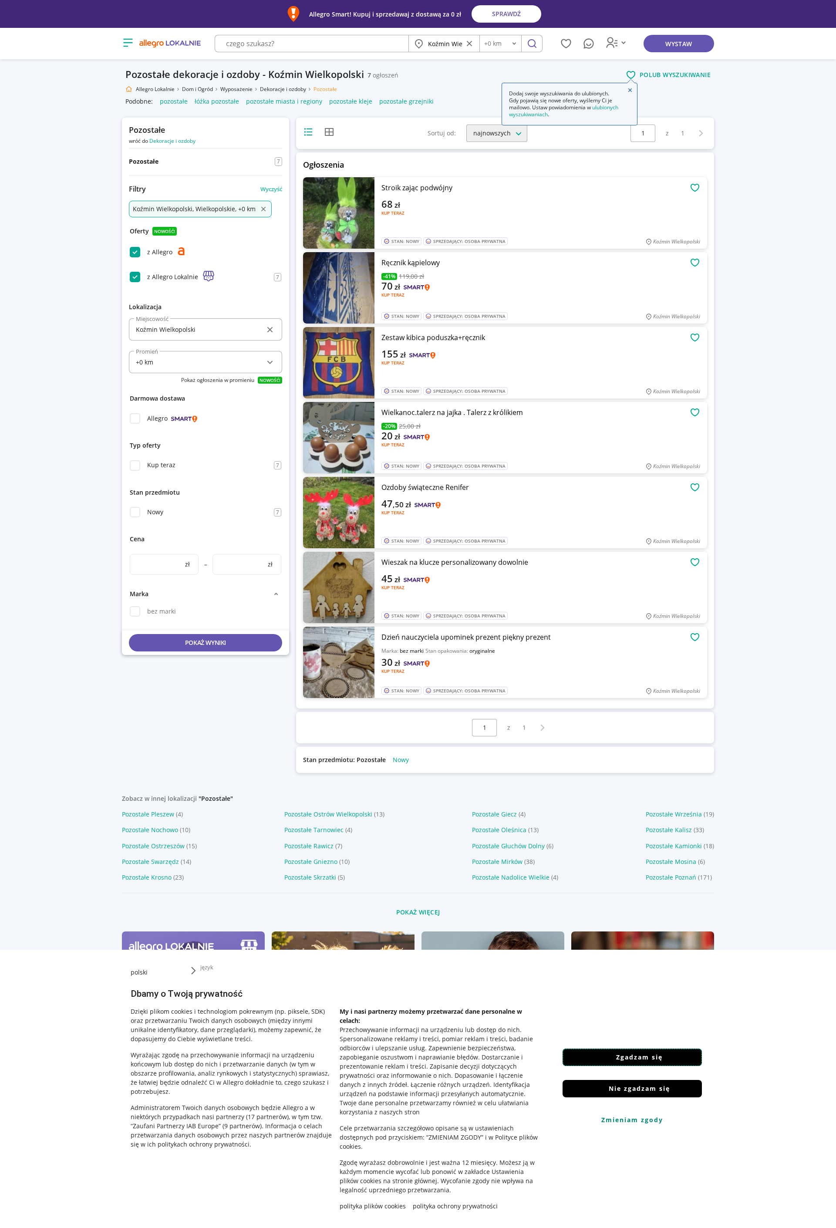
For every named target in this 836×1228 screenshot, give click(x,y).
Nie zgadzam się (639, 1088)
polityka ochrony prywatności (455, 1206)
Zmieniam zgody (632, 1120)
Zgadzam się (639, 1057)
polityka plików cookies (373, 1206)
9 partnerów (242, 1126)
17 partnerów (267, 1117)
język (206, 967)
